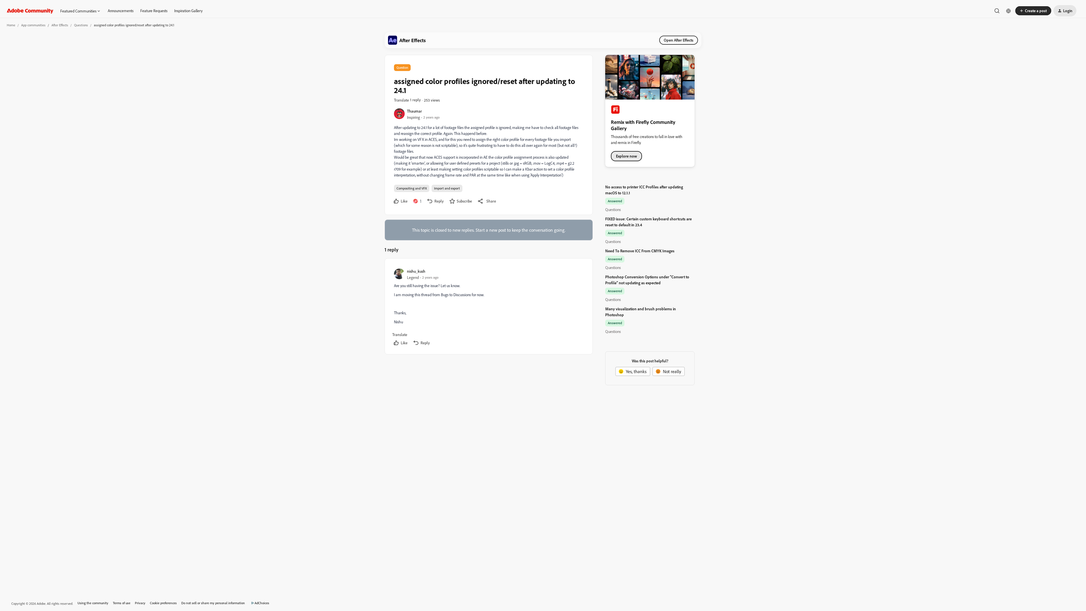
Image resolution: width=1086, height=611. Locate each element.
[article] (488, 307)
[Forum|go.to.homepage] (30, 10)
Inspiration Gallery (188, 10)
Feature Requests (153, 10)
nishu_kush (416, 271)
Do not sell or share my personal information (213, 603)
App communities (33, 25)
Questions (81, 25)
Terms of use (121, 603)
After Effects (59, 25)
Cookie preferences (163, 603)
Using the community (92, 603)
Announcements (120, 10)
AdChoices (262, 603)
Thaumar (414, 111)
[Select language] (1008, 10)
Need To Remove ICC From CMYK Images (640, 250)
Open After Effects (678, 40)
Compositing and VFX (412, 188)
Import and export (447, 188)
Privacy (140, 603)
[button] (1033, 10)
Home (11, 25)
